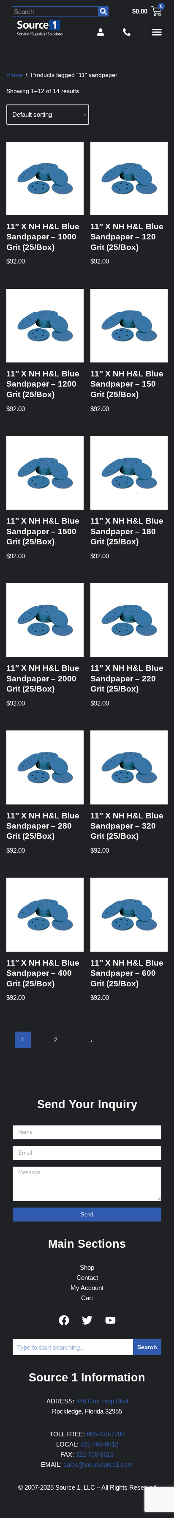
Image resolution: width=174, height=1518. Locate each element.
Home (14, 74)
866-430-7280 (106, 1434)
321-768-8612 (99, 1444)
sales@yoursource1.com (98, 1464)
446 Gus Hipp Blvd (102, 1401)
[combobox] (55, 11)
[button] (157, 32)
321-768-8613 (95, 1454)
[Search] (103, 11)
